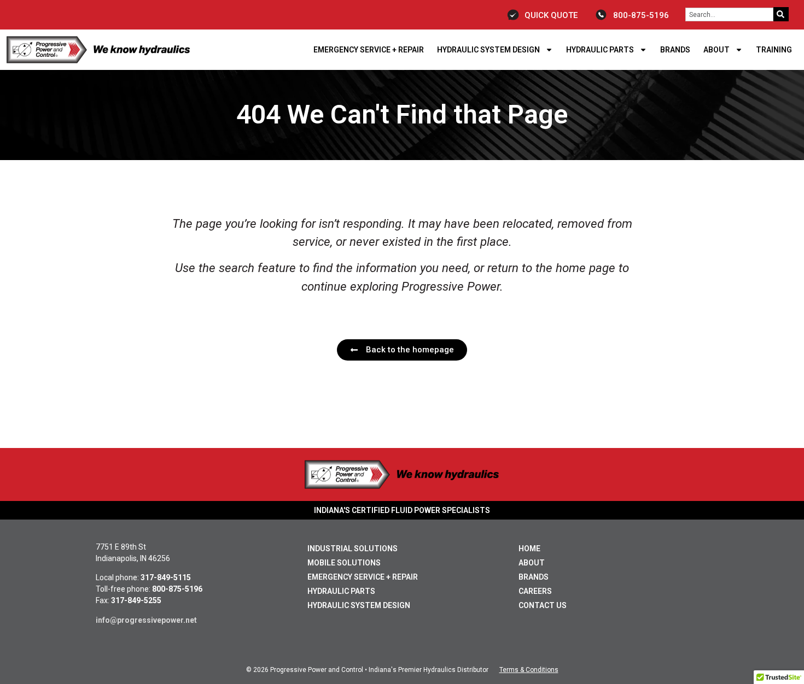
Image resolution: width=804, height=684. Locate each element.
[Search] (781, 14)
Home (529, 548)
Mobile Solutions (344, 562)
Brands (675, 49)
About (716, 49)
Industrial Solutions (352, 548)
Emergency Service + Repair (368, 49)
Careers (535, 591)
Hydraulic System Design (488, 49)
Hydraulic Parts (600, 49)
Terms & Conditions (528, 670)
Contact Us (542, 605)
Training (774, 49)
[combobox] (729, 14)
